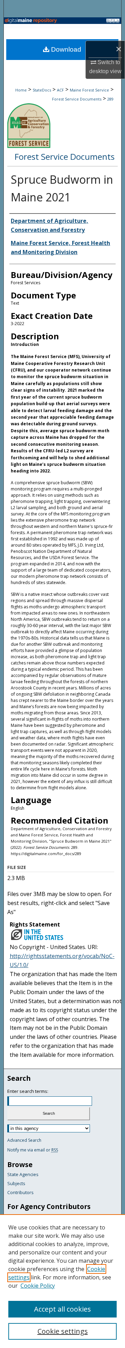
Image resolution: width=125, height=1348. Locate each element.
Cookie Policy (37, 1285)
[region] (62, 1281)
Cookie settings (63, 1331)
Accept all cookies (62, 1309)
